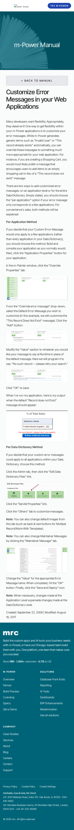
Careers (7, 758)
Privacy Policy (10, 786)
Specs (6, 703)
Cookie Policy (28, 786)
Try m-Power (59, 5)
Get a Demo (10, 709)
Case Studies (10, 734)
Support (8, 770)
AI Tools (44, 691)
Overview (8, 679)
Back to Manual (38, 80)
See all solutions (49, 715)
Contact (7, 764)
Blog (5, 752)
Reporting (46, 685)
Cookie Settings (48, 786)
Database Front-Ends (52, 679)
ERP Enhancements (51, 703)
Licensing (8, 697)
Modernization (48, 709)
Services (8, 740)
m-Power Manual (37, 45)
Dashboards (47, 697)
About (6, 746)
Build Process (11, 691)
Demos (7, 685)
